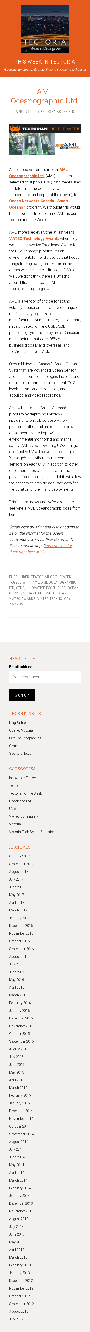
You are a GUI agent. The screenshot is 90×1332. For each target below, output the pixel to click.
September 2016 (21, 949)
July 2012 (16, 1319)
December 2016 (21, 926)
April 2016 (16, 987)
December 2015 (21, 1018)
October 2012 (19, 1296)
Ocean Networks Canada (31, 201)
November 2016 (21, 933)
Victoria (15, 824)
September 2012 (21, 1304)
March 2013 (18, 1257)
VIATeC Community (23, 816)
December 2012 (21, 1281)
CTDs (20, 588)
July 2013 (16, 1227)
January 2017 (19, 918)
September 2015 (21, 1041)
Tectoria (15, 786)
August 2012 (18, 1311)
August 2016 (18, 956)
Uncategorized (20, 801)
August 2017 (18, 872)
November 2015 (21, 1026)
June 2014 (17, 1157)
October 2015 (19, 1034)
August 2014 (18, 1142)
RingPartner (18, 723)
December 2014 (21, 1111)
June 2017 (17, 887)
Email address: (22, 667)
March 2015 (18, 1088)
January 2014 (19, 1196)
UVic (12, 809)
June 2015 (17, 1065)
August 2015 (18, 1049)
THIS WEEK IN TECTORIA (45, 61)
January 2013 (19, 1273)
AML (35, 582)
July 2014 (16, 1149)
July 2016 (16, 964)
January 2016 (19, 1011)
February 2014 (20, 1188)
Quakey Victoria (21, 730)
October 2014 (19, 1126)
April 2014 (16, 1173)
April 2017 (16, 902)
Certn (13, 746)
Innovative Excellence (46, 588)
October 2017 (19, 856)
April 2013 (16, 1250)
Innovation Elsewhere (25, 778)
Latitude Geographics (25, 738)
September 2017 (21, 864)
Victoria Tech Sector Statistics (32, 832)
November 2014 (21, 1119)
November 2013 (21, 1211)
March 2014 (18, 1180)
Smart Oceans (56, 593)
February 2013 (20, 1265)
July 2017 (16, 879)
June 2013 (17, 1234)
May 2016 (16, 980)
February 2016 (20, 1003)
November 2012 (21, 1288)
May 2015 (16, 1072)
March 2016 (18, 995)
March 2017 (18, 910)
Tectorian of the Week (51, 577)
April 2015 (16, 1080)
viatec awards (22, 599)
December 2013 (21, 1203)
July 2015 (16, 1057)
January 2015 (19, 1103)
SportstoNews (20, 753)
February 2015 (20, 1095)
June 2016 (17, 972)
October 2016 (19, 941)
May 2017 (16, 895)
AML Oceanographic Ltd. (45, 95)
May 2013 (16, 1242)
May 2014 (16, 1165)
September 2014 (21, 1134)
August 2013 (18, 1219)
